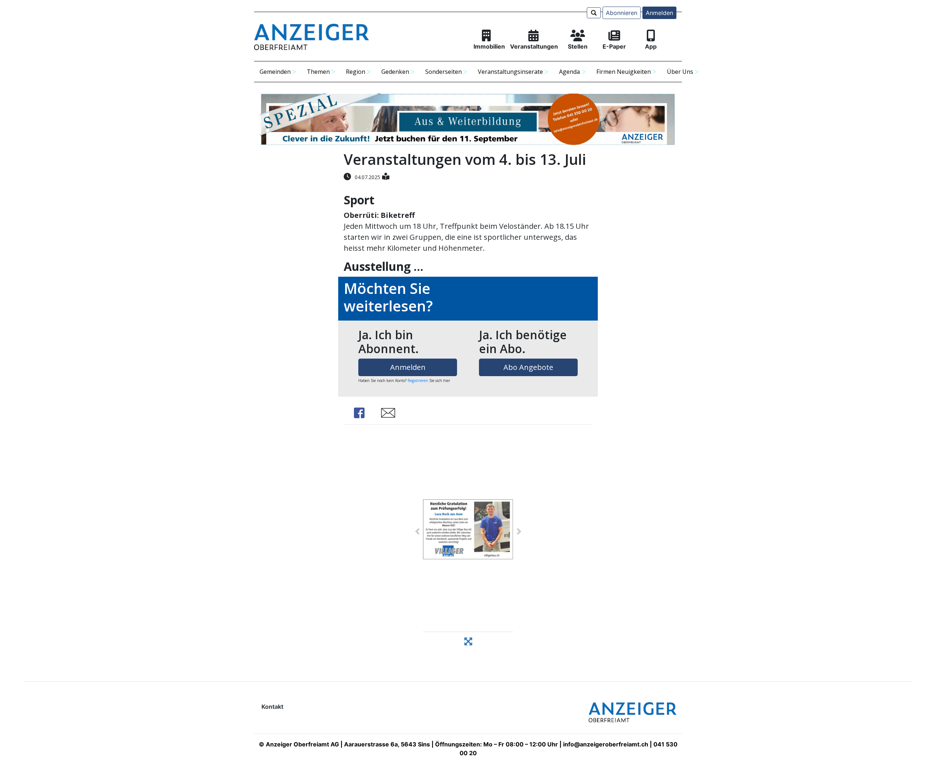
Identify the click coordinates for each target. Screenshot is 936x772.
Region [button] (355, 72)
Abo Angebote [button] (528, 367)
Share (359, 413)
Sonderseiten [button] (443, 72)
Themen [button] (318, 72)
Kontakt (272, 706)
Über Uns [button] (680, 72)
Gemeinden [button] (275, 72)
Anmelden (659, 12)
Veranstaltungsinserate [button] (510, 72)
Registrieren (418, 380)
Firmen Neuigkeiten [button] (623, 72)
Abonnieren (621, 12)
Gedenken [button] (395, 72)
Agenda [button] (569, 72)
